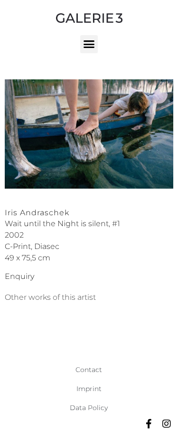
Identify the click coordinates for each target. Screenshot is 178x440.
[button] (89, 44)
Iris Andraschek (37, 212)
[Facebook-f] (148, 423)
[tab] (50, 297)
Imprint (89, 388)
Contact (88, 369)
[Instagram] (166, 423)
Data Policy (89, 407)
